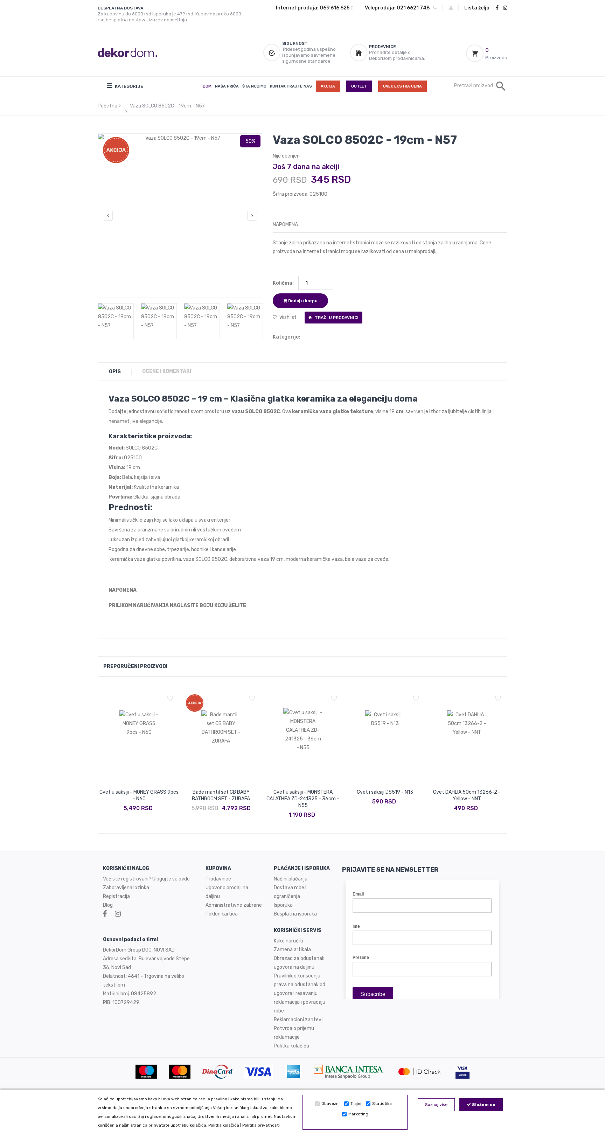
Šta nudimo (254, 86)
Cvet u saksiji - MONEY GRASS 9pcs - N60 (139, 795)
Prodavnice (218, 879)
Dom (207, 86)
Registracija (116, 896)
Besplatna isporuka (295, 914)
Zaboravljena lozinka (126, 888)
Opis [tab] (115, 372)
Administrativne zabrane (234, 905)
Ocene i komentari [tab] (166, 371)
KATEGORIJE (128, 86)
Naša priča (227, 86)
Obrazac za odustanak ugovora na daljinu (299, 962)
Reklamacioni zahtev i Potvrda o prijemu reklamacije (299, 1028)
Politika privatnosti (261, 1125)
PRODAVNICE (382, 46)
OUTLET (359, 86)
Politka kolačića (223, 1125)
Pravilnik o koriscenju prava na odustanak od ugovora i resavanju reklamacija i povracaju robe (299, 993)
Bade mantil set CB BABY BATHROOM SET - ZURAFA (221, 795)
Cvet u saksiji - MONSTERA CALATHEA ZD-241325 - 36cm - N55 (302, 798)
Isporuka (283, 905)
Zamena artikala (292, 950)
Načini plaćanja (290, 879)
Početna (107, 106)
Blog (108, 905)
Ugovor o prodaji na (227, 888)
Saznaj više (436, 1104)
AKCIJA (328, 86)
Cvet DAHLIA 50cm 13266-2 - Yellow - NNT (467, 795)
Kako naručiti (288, 941)
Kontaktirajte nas (291, 86)
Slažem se (483, 1104)
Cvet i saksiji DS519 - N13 (385, 792)
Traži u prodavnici (336, 317)
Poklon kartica (222, 914)
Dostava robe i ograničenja (290, 892)
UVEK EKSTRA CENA (402, 86)
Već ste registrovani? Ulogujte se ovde (146, 879)
